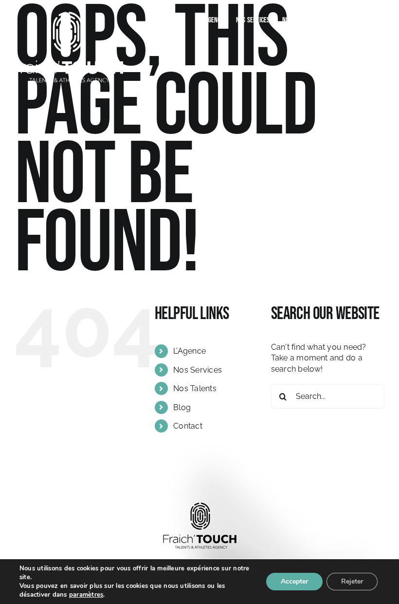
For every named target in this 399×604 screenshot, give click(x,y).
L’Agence (189, 351)
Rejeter (352, 581)
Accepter (294, 581)
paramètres (86, 594)
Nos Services (197, 370)
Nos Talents (195, 388)
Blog (182, 407)
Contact (187, 426)
